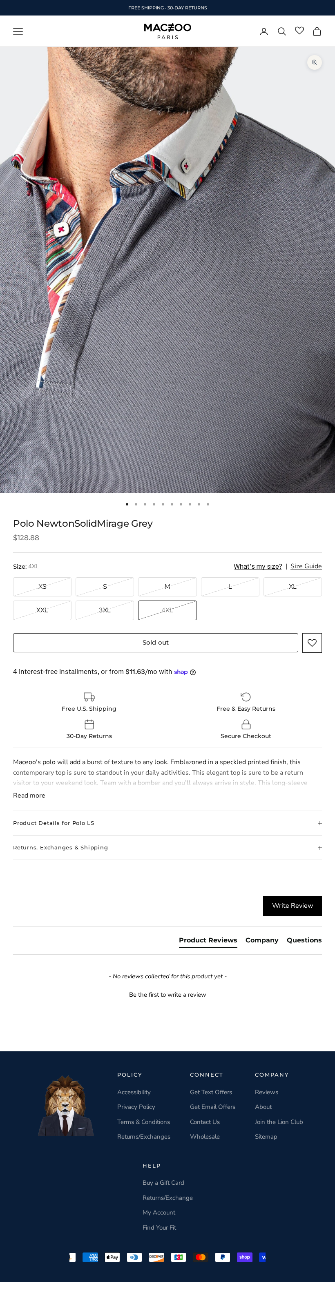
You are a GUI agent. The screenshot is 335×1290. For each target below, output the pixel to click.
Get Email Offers (212, 1107)
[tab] (208, 942)
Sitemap (266, 1137)
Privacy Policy (136, 1107)
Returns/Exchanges (143, 1137)
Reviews (266, 1092)
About (263, 1107)
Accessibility (134, 1092)
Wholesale (205, 1137)
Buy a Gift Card (163, 1183)
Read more (29, 796)
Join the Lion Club (279, 1122)
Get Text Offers (211, 1092)
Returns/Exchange (168, 1198)
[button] (312, 643)
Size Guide (306, 566)
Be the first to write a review (167, 995)
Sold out (156, 642)
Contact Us (205, 1122)
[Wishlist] (299, 31)
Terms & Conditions (143, 1122)
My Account (159, 1212)
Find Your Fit (159, 1228)
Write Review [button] (292, 905)
